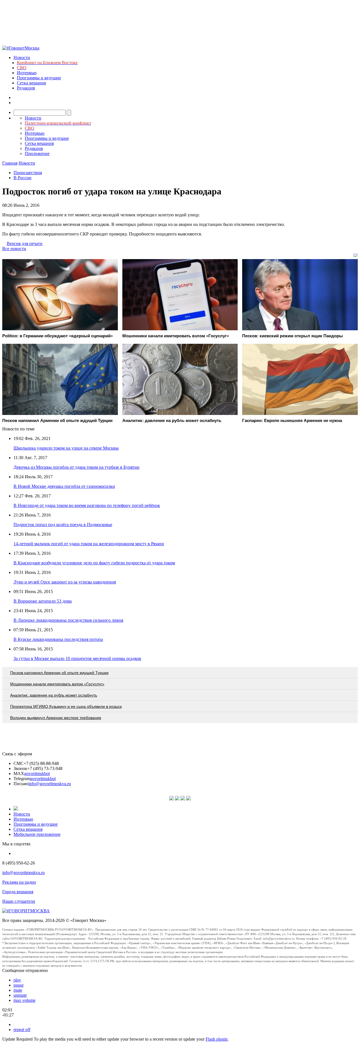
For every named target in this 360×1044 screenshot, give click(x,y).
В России (23, 177)
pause (19, 985)
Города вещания (17, 891)
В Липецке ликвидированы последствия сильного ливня (68, 620)
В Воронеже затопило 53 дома (43, 601)
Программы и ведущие (39, 77)
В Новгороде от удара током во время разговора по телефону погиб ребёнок (87, 505)
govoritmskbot (37, 773)
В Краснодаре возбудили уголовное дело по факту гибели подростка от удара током (94, 562)
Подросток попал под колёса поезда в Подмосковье (63, 524)
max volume (24, 1000)
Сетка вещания (31, 82)
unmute (20, 995)
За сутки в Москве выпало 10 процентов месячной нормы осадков (77, 658)
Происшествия (28, 172)
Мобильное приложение (37, 834)
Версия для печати (24, 243)
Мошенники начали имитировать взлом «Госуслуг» (57, 684)
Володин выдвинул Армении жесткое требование (55, 717)
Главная (9, 163)
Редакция (26, 88)
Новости (22, 57)
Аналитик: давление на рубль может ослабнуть (53, 695)
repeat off (22, 1029)
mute (18, 990)
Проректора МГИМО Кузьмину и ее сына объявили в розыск (66, 706)
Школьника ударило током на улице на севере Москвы (66, 448)
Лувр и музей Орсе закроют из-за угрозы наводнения (65, 582)
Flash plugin (217, 1039)
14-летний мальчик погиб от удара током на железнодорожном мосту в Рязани (89, 543)
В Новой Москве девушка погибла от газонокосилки (64, 486)
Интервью (27, 72)
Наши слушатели (18, 901)
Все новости (14, 248)
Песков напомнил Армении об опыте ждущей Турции (59, 672)
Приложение (37, 153)
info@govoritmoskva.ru (49, 783)
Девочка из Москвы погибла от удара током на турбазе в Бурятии (77, 467)
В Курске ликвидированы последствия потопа (58, 639)
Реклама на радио (19, 882)
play (17, 980)
